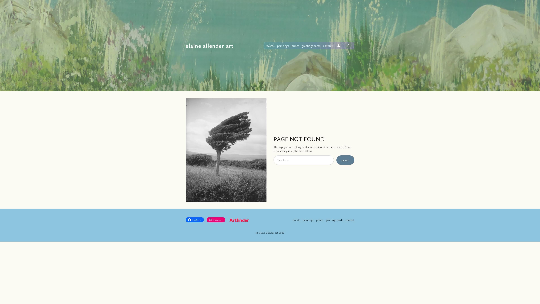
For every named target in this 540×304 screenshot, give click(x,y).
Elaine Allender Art (210, 45)
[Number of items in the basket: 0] (348, 45)
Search (345, 160)
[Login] (338, 45)
